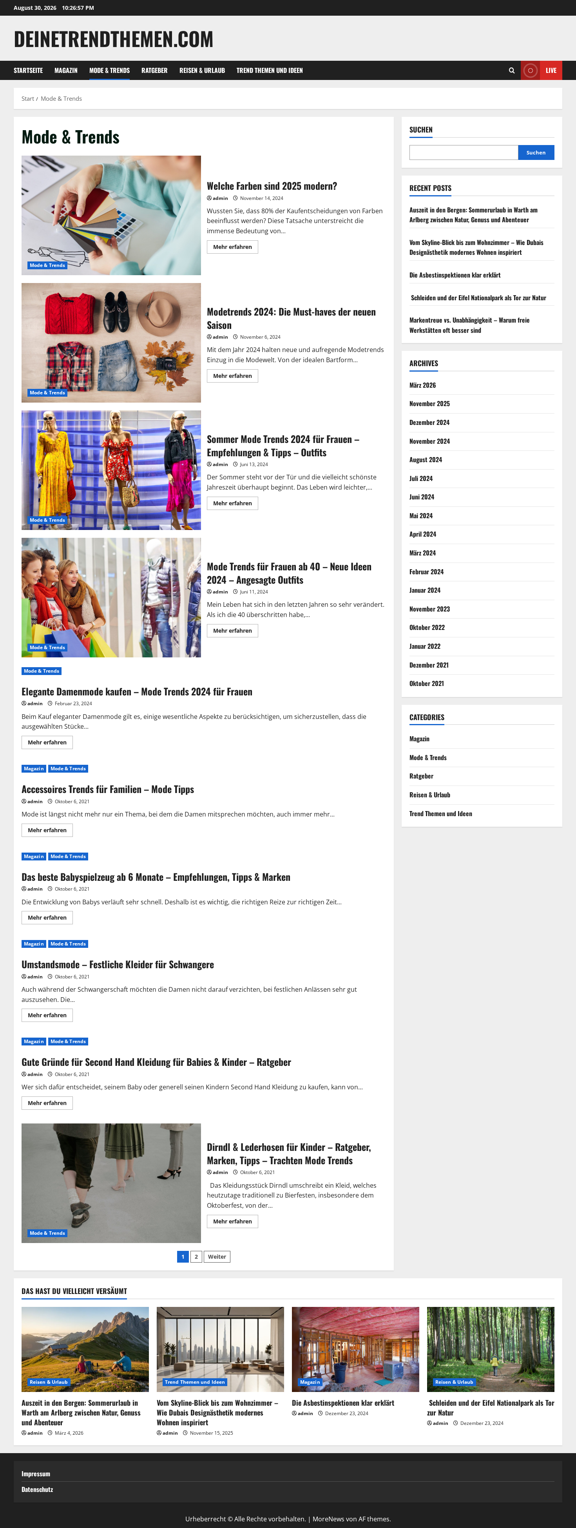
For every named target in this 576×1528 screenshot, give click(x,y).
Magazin (66, 70)
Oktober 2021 (426, 683)
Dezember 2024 (429, 422)
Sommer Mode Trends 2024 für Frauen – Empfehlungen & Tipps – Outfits (111, 470)
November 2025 (429, 403)
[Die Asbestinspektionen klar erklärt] (355, 1349)
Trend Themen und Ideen (270, 70)
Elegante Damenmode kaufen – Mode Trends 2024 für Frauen (137, 691)
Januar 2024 (424, 590)
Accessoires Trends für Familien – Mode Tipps (108, 789)
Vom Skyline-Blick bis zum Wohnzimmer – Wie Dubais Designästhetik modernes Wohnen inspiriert (476, 247)
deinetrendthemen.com (114, 38)
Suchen (421, 129)
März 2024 (422, 552)
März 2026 (422, 385)
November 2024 (429, 441)
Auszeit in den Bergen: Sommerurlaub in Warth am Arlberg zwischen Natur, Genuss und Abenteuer (473, 215)
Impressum (36, 1473)
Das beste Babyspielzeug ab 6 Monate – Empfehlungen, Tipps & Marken (156, 876)
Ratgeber (154, 70)
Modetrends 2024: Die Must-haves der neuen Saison (111, 343)
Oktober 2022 (427, 627)
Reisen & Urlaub (202, 70)
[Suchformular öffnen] (512, 70)
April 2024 (422, 534)
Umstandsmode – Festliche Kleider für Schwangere (118, 964)
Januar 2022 (424, 646)
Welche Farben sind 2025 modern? (111, 215)
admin (220, 198)
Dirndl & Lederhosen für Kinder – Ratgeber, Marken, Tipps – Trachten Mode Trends (111, 1183)
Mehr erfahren (235, 248)
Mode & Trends (109, 70)
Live (551, 70)
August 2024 (425, 459)
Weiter (217, 1256)
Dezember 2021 (429, 665)
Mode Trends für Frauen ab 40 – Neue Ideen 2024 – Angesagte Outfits (111, 597)
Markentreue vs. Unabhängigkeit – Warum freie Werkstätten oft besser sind (469, 325)
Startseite (28, 70)
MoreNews (328, 1519)
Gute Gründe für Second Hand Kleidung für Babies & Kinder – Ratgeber (156, 1061)
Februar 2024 (426, 571)
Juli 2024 (421, 478)
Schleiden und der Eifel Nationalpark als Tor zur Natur (477, 297)
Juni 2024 (421, 496)
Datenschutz (37, 1489)
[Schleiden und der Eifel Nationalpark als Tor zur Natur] (490, 1349)
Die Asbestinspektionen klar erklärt (455, 274)
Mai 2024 (421, 515)
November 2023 (429, 608)
